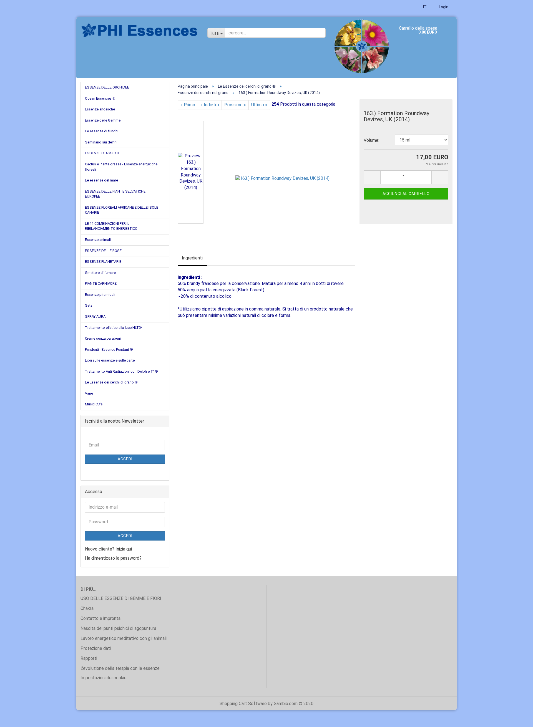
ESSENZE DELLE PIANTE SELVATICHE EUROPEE (115, 194)
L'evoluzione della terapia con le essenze (120, 668)
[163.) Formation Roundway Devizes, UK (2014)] (282, 172)
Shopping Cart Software (243, 703)
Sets (88, 305)
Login (443, 7)
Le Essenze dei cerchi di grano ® (111, 382)
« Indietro (209, 104)
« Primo (187, 104)
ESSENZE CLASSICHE (102, 153)
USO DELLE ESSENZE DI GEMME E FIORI (121, 598)
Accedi (125, 459)
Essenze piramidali (100, 294)
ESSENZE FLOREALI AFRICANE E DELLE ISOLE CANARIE (121, 210)
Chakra (87, 608)
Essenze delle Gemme (102, 120)
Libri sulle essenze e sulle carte (110, 360)
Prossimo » (235, 104)
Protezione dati (96, 648)
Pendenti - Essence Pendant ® (109, 349)
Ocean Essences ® (100, 98)
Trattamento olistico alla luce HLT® (113, 327)
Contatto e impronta (100, 618)
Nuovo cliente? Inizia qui (108, 549)
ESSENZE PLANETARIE (103, 261)
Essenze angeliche (100, 109)
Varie (89, 393)
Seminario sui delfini (101, 142)
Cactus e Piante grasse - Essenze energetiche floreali (121, 166)
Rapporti (89, 658)
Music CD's (94, 404)
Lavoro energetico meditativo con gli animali (124, 638)
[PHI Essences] (140, 30)
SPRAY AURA (95, 316)
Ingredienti (192, 258)
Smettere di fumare (100, 273)
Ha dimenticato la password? (113, 558)
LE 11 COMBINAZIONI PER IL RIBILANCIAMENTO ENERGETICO (111, 226)
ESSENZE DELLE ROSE (103, 251)
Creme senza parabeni (103, 338)
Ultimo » (259, 104)
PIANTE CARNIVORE (101, 283)
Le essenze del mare (101, 180)
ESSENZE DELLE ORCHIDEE (107, 87)
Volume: (371, 140)
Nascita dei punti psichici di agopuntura (118, 628)
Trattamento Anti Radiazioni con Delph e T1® (121, 371)
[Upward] (517, 718)
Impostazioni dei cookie (104, 677)
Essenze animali (98, 240)
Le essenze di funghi (101, 131)
